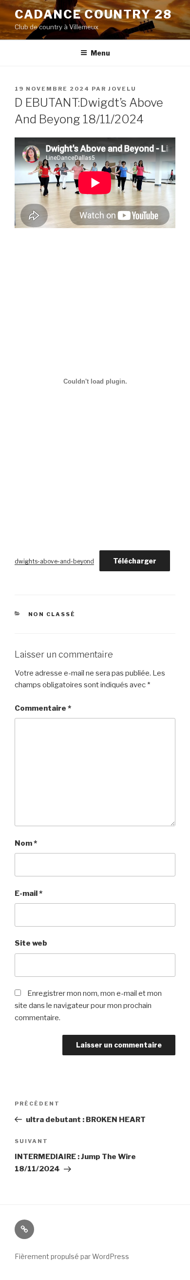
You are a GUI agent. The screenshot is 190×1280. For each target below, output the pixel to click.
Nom (26, 843)
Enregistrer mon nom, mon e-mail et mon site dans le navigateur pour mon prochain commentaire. (88, 1005)
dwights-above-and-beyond (54, 561)
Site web (31, 943)
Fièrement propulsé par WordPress (72, 1256)
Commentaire (43, 708)
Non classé (52, 614)
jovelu (122, 88)
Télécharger (134, 561)
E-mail (28, 893)
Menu (100, 53)
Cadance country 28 (93, 14)
